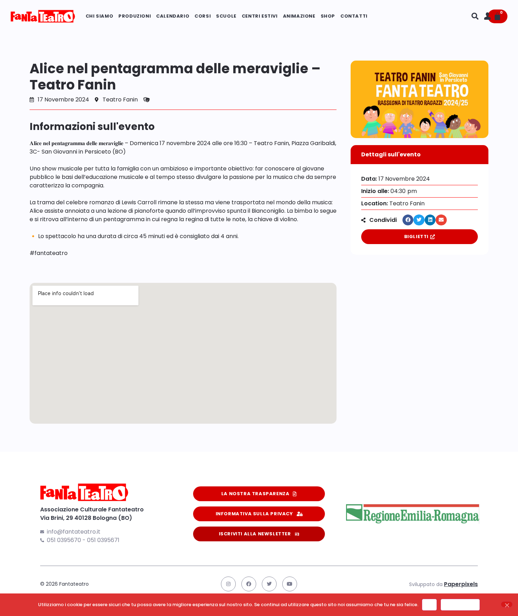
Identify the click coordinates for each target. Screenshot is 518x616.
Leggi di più (460, 604)
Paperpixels (461, 584)
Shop (328, 16)
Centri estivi (260, 16)
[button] (408, 220)
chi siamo (99, 16)
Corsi (203, 16)
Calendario (172, 16)
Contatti (354, 16)
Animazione (299, 16)
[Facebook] (248, 584)
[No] (507, 604)
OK (429, 604)
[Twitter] (269, 584)
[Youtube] (289, 584)
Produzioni (134, 16)
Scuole (226, 16)
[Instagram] (228, 584)
